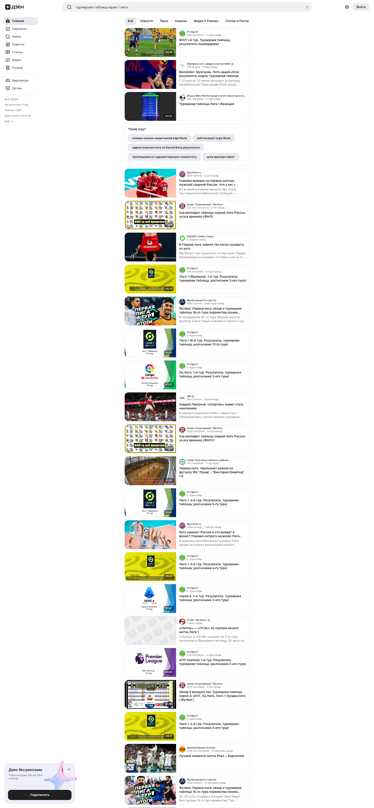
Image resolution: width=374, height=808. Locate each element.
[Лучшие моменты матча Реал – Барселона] (150, 758)
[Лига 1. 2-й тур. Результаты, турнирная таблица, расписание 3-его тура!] (150, 726)
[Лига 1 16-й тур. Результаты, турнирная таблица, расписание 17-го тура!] (150, 343)
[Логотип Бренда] (8, 7)
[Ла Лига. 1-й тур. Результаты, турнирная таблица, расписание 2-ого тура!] (150, 374)
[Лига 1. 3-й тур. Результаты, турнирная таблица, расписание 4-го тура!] (150, 566)
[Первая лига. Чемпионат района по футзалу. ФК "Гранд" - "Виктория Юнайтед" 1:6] (150, 470)
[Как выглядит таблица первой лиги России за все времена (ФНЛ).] (150, 215)
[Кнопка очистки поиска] (306, 7)
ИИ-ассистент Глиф (16, 104)
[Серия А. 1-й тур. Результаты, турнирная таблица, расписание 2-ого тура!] (150, 598)
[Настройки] (347, 7)
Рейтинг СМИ (13, 110)
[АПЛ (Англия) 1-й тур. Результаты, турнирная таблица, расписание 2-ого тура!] (150, 662)
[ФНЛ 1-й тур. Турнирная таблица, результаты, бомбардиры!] (150, 42)
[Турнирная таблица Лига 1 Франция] (150, 106)
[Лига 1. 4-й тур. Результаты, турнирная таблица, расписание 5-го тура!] (150, 502)
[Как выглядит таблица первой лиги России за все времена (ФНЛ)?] (150, 438)
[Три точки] (245, 33)
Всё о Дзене (12, 99)
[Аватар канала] (182, 33)
